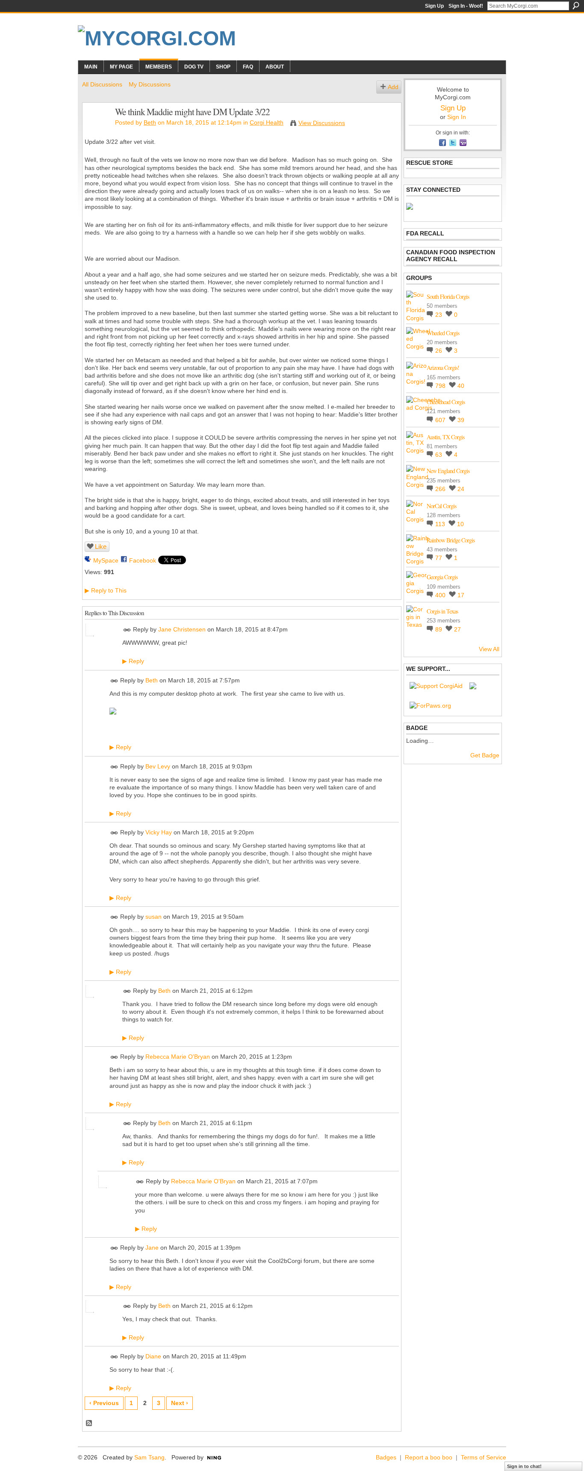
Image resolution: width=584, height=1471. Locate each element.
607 (441, 420)
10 (460, 524)
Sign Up (434, 6)
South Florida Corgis (448, 296)
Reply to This (106, 590)
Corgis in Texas (442, 611)
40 (460, 385)
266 (441, 488)
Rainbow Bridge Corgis (451, 540)
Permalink (127, 630)
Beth (150, 122)
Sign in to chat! (524, 1466)
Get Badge (484, 755)
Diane (153, 1356)
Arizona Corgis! (443, 367)
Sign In (456, 116)
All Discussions (102, 84)
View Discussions (321, 122)
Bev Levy (157, 766)
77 (439, 557)
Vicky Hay (158, 832)
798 (441, 385)
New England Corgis (448, 471)
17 (460, 595)
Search (575, 5)
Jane (152, 1247)
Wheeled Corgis (443, 333)
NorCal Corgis (441, 506)
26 (439, 350)
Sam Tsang (149, 1457)
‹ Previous (104, 1403)
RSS (89, 1423)
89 (439, 629)
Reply (133, 661)
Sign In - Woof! (465, 6)
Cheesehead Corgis (446, 402)
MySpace (105, 560)
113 (441, 524)
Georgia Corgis (442, 577)
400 (441, 595)
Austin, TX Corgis (445, 437)
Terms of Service (483, 1457)
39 (460, 420)
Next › (179, 1403)
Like (100, 546)
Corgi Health (266, 122)
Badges (386, 1457)
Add (393, 86)
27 (457, 629)
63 (439, 454)
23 (439, 314)
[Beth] (96, 129)
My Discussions (150, 84)
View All (489, 649)
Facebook (142, 560)
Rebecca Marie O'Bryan (177, 1056)
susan (153, 916)
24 (460, 488)
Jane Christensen (182, 629)
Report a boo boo (428, 1457)
